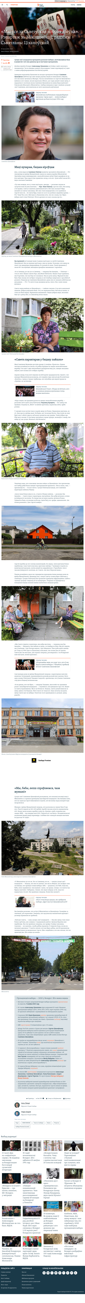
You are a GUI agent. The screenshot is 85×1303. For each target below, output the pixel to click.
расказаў (61, 1060)
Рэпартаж (14, 5)
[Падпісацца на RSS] (75, 1272)
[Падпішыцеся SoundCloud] (63, 1272)
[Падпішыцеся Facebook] (48, 1272)
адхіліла (43, 1015)
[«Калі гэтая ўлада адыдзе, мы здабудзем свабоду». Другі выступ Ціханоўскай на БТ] (25, 902)
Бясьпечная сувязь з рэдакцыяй (31, 1281)
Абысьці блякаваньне (28, 1275)
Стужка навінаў (5, 1272)
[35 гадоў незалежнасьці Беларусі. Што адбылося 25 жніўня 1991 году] (32, 1145)
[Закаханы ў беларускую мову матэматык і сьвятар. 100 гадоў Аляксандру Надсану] (52, 1239)
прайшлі (60, 1048)
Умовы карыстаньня (28, 1288)
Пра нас (24, 1272)
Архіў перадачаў (6, 1281)
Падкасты (4, 1275)
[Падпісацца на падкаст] (59, 1272)
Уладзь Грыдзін (14, 51)
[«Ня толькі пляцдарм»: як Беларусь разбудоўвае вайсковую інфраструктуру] (73, 1239)
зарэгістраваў (25, 1025)
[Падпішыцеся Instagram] (67, 1272)
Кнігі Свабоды (5, 1278)
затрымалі (50, 1040)
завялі (55, 1050)
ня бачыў (57, 1019)
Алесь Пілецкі (5, 51)
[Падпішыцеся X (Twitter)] (52, 1272)
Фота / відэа (4, 1284)
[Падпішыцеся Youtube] (55, 1272)
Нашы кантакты (26, 1284)
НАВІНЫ (79, 5)
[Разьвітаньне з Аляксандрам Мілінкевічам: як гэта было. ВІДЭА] (11, 1211)
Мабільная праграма (28, 1278)
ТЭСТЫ (73, 5)
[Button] (5, 60)
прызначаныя (63, 1002)
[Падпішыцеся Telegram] (71, 1272)
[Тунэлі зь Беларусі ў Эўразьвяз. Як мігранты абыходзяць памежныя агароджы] (73, 1173)
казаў (39, 1042)
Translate (81, 1)
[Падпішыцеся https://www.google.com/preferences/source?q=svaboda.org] (44, 1272)
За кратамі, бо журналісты (9, 1288)
